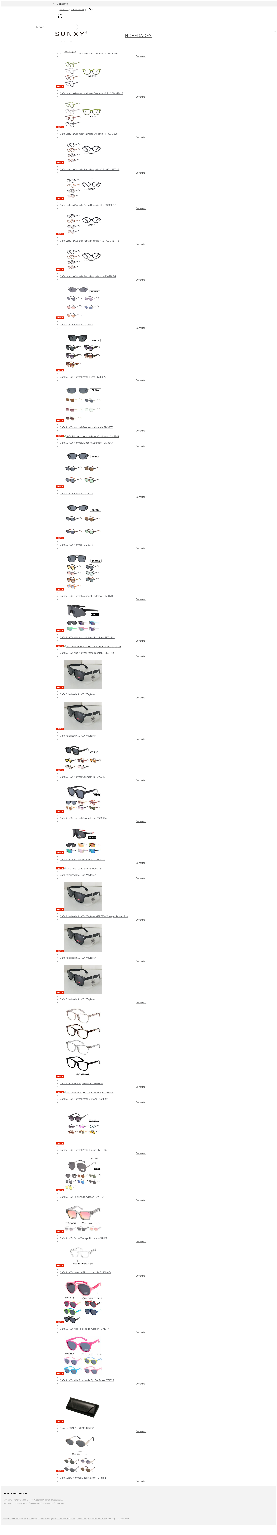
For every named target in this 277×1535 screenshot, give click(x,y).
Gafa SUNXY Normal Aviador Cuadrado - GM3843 (86, 442)
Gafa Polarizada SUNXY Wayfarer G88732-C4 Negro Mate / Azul (94, 916)
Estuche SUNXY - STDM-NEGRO (77, 1428)
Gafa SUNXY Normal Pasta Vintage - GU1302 (84, 1098)
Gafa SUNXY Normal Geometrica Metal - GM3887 (86, 427)
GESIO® (22, 1518)
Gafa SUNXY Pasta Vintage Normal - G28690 (83, 1238)
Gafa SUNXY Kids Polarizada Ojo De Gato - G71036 (87, 1380)
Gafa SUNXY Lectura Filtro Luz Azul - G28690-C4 (85, 1272)
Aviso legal (32, 1518)
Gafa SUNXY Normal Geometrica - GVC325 (82, 776)
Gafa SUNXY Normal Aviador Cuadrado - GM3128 (86, 596)
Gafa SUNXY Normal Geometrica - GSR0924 (83, 818)
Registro (64, 10)
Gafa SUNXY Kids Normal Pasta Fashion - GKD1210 (87, 652)
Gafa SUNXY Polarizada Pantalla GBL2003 (82, 859)
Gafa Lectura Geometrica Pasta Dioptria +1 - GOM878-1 (90, 133)
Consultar (141, 56)
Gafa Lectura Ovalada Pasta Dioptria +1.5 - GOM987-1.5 (89, 240)
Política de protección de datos (91, 1518)
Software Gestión (10, 1518)
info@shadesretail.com (36, 1503)
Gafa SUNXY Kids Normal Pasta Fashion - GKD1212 (87, 637)
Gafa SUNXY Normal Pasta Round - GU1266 (83, 1150)
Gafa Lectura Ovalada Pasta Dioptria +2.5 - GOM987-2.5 (89, 169)
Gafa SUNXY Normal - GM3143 (76, 324)
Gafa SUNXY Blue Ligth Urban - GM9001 (81, 1083)
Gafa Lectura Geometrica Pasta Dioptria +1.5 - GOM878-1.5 (91, 93)
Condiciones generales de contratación (57, 1518)
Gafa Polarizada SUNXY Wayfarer (78, 694)
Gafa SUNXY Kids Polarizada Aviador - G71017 (84, 1328)
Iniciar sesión (77, 10)
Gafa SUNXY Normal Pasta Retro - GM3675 (83, 377)
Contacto (62, 3)
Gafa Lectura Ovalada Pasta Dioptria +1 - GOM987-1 (88, 276)
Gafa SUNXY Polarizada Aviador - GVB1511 (83, 1196)
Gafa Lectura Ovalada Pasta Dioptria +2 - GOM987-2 (88, 205)
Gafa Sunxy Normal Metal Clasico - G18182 (83, 1477)
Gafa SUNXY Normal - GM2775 (76, 493)
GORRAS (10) (70, 52)
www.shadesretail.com (55, 1503)
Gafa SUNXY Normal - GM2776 (76, 544)
